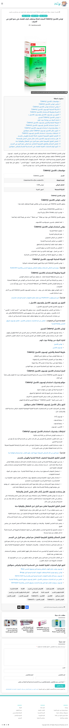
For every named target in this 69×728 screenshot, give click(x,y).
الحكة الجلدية (13, 589)
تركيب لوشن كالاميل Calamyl (49, 104)
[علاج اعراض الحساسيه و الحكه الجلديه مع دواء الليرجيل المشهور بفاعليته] (10, 623)
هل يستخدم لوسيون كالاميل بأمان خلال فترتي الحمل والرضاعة (37, 139)
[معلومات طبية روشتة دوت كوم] (60, 3)
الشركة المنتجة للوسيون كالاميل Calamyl (45, 110)
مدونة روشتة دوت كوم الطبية (61, 710)
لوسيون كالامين (57, 348)
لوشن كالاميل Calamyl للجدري (48, 117)
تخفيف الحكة (44, 592)
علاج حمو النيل (59, 596)
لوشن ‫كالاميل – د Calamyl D (36, 599)
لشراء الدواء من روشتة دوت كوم (48, 120)
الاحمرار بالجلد (49, 589)
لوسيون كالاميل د (23, 596)
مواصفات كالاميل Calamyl (49, 101)
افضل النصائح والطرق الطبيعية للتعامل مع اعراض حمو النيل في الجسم (34, 144)
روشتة (66, 707)
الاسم (64, 668)
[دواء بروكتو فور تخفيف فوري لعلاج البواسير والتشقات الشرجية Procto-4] (58, 623)
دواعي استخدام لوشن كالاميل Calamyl (46, 107)
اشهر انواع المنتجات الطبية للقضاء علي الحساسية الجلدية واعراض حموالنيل (33, 147)
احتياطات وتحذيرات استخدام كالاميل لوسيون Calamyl (40, 133)
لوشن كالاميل (58, 344)
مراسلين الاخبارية (41, 718)
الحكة (22, 589)
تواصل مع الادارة (64, 718)
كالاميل (49, 596)
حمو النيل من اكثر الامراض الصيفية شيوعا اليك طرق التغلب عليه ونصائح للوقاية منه (33, 453)
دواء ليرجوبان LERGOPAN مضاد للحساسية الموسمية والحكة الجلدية (43, 629)
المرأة (20, 707)
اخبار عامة (42, 707)
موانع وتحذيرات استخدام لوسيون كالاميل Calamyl (41, 128)
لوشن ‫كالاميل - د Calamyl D (55, 599)
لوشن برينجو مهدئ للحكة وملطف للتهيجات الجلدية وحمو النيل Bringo (41, 573)
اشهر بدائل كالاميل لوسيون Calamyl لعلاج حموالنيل (40, 131)
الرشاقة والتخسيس (17, 713)
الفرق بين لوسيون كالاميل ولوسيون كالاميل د (43, 115)
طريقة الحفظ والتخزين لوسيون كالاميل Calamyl (43, 123)
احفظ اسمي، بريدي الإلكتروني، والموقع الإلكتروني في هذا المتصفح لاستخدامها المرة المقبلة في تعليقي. (41, 682)
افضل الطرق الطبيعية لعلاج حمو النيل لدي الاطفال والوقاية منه (37, 141)
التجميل (20, 718)
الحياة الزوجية (42, 715)
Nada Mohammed (35, 25)
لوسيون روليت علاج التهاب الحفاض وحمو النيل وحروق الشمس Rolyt (41, 569)
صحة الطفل (19, 710)
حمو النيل (34, 592)
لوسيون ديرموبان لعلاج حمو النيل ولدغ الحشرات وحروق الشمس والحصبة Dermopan (36, 583)
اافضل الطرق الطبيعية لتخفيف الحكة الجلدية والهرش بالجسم (38, 136)
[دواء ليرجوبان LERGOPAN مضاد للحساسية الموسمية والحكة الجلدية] (42, 623)
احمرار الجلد (60, 589)
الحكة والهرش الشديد (57, 592)
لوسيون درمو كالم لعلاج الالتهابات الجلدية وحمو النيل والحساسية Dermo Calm (38, 576)
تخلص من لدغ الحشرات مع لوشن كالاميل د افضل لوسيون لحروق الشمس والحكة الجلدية (35, 579)
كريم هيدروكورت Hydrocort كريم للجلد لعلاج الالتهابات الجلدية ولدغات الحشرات (35, 298)
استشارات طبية (43, 16)
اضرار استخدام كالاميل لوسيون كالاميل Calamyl (42, 125)
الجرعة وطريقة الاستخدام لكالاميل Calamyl (44, 112)
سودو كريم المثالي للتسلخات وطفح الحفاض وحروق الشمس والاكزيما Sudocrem (34, 268)
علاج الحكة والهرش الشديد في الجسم (19, 592)
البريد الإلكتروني (61, 675)
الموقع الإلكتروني (29, 675)
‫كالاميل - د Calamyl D (37, 596)
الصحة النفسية (41, 713)
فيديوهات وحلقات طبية (62, 713)
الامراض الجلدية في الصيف (35, 589)
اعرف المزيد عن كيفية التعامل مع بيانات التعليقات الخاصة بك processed (22, 689)
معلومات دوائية (50, 12)
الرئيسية (57, 12)
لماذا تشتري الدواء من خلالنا (61, 715)
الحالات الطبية (35, 16)
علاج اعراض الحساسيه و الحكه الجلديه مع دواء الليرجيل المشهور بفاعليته (11, 630)
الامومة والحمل (18, 715)
